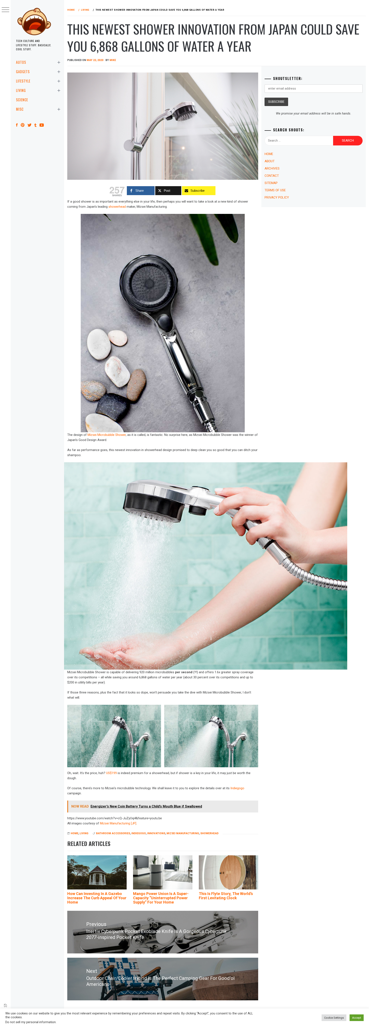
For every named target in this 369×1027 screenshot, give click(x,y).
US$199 (111, 773)
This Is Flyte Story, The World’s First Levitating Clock (226, 895)
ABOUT (270, 161)
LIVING (21, 90)
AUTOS (21, 62)
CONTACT (272, 176)
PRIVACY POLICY (277, 197)
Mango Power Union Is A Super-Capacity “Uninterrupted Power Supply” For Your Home (161, 897)
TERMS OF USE (275, 190)
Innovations (156, 833)
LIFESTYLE (23, 81)
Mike (113, 60)
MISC (19, 109)
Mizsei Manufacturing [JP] (118, 823)
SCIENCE (22, 99)
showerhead (117, 207)
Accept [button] (356, 1017)
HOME (74, 833)
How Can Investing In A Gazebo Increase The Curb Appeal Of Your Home (96, 897)
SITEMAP (271, 183)
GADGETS (23, 71)
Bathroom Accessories (113, 833)
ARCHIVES (272, 168)
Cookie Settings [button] (334, 1017)
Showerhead (209, 833)
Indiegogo (237, 788)
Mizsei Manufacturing (183, 833)
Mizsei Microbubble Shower (107, 435)
